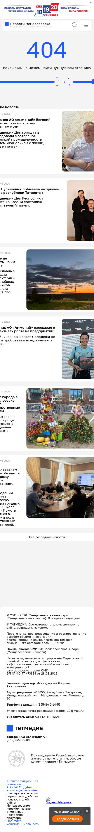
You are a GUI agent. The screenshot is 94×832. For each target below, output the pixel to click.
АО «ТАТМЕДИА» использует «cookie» (22, 788)
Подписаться (67, 819)
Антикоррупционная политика (22, 782)
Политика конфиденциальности (23, 822)
